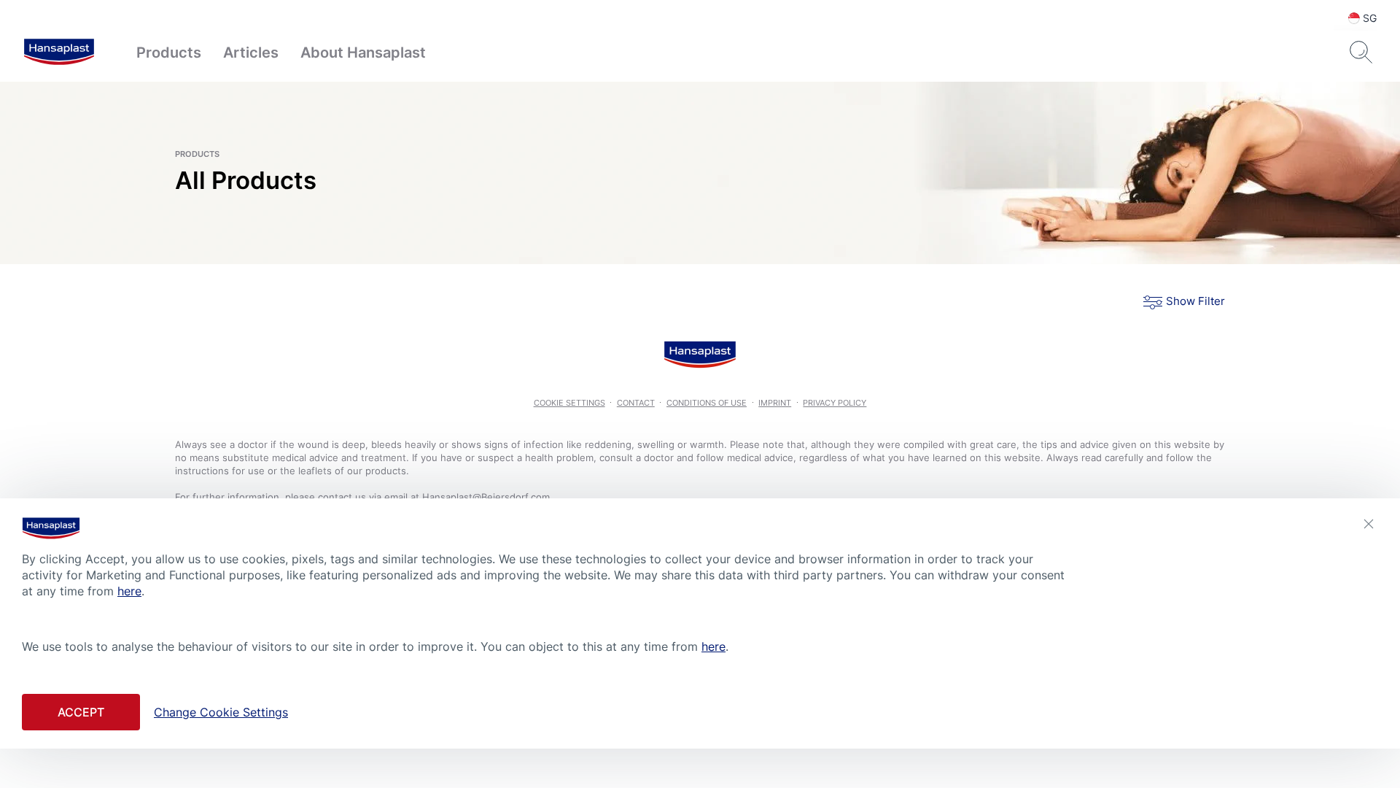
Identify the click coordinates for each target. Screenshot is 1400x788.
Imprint (774, 403)
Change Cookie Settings (221, 712)
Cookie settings (569, 403)
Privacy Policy (834, 403)
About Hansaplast (363, 52)
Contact (636, 403)
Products (168, 52)
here (129, 591)
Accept (81, 712)
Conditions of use (706, 403)
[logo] (59, 52)
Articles (251, 52)
